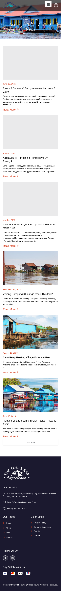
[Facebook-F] (5, 557)
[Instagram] (12, 557)
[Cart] (56, 5)
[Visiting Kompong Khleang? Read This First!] (30, 268)
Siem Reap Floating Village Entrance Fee (26, 357)
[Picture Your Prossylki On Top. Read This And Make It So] (30, 199)
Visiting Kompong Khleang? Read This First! (28, 294)
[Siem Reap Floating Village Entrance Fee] (30, 332)
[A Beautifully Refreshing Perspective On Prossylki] (30, 132)
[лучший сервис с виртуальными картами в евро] (30, 63)
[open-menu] (48, 4)
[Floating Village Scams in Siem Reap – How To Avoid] (30, 395)
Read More (9, 109)
